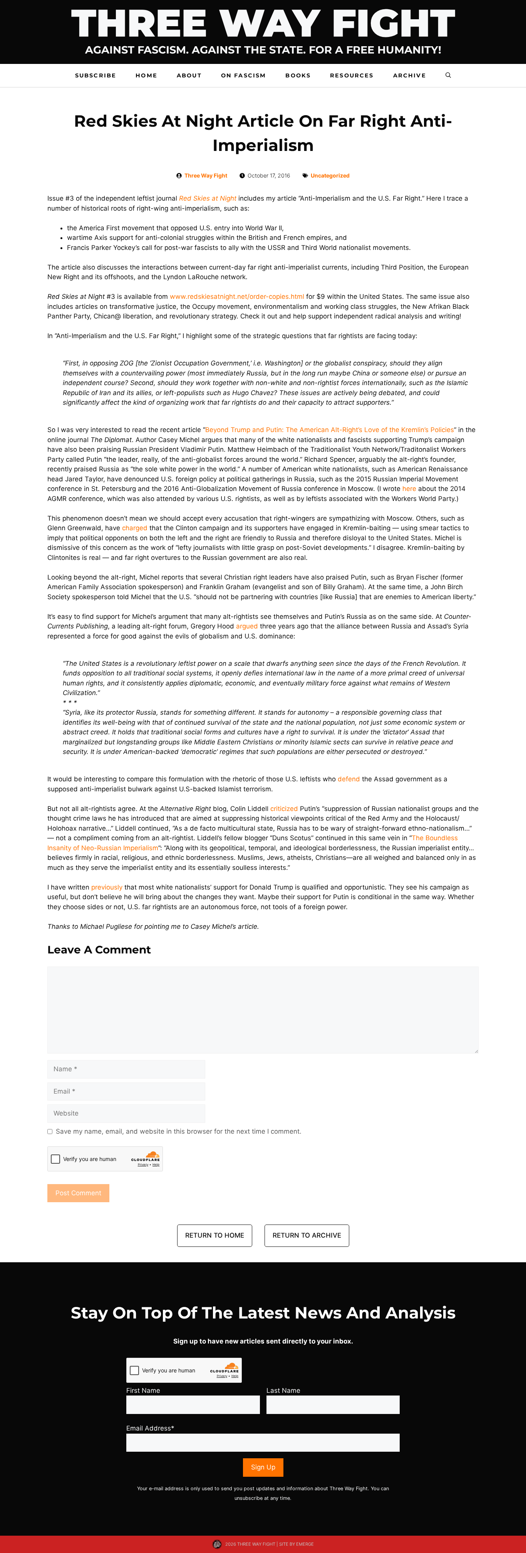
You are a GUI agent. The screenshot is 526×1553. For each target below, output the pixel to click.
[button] (448, 75)
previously (106, 887)
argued (247, 626)
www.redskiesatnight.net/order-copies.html (237, 296)
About (189, 75)
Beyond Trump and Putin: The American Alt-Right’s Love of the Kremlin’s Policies (329, 430)
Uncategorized (330, 175)
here (409, 489)
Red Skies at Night (207, 198)
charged (134, 528)
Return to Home (214, 1235)
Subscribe (95, 75)
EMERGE (305, 1544)
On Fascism (243, 75)
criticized (284, 809)
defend (349, 779)
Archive (409, 75)
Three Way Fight (205, 175)
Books (298, 75)
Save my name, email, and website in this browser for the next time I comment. (179, 1131)
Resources (352, 75)
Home (146, 75)
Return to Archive (307, 1235)
